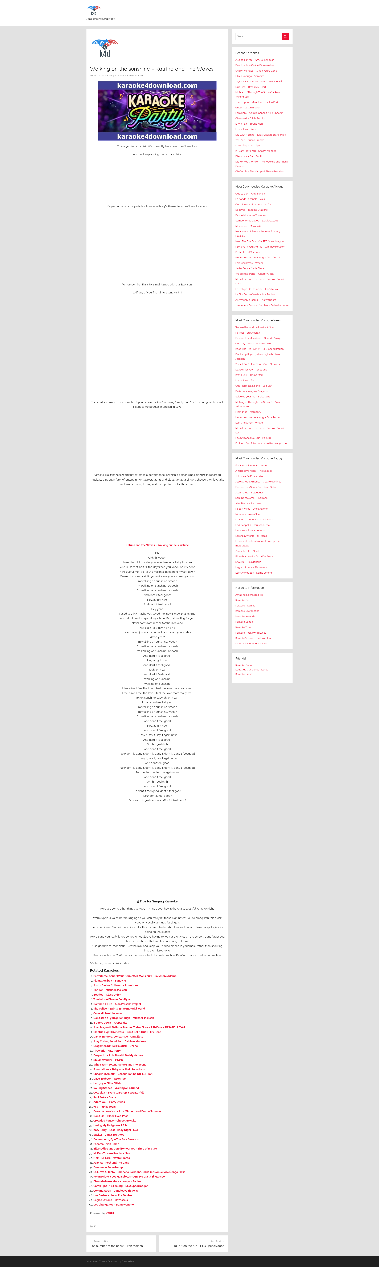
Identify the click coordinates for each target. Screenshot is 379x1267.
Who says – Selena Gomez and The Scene (119, 1064)
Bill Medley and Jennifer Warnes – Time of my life (125, 1148)
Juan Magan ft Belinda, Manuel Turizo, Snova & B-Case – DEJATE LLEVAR (139, 1027)
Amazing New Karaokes (249, 594)
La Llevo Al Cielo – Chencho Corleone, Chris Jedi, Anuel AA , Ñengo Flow (139, 1172)
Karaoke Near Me (245, 616)
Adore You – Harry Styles (109, 1101)
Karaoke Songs (244, 621)
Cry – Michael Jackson (107, 1013)
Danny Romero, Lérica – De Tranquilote (118, 1036)
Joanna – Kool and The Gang (111, 1162)
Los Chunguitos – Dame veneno (113, 1204)
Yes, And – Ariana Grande (249, 140)
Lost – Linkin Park (245, 129)
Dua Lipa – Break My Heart (250, 86)
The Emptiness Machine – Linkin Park (256, 102)
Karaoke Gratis (243, 674)
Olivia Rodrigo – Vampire (249, 76)
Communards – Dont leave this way (115, 1190)
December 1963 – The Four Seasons (116, 1139)
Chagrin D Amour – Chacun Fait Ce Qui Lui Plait (122, 1073)
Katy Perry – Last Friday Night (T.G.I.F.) (117, 1129)
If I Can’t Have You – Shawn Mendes (255, 150)
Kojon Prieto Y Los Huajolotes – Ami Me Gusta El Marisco (129, 1176)
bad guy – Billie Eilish (107, 1083)
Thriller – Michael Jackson (110, 989)
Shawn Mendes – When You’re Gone (256, 70)
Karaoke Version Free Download (253, 638)
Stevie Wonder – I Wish (108, 1060)
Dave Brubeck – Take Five (109, 1078)
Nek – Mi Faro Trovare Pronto (111, 1157)
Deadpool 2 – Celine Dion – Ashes (254, 65)
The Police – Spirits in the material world (119, 1008)
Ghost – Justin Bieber (247, 107)
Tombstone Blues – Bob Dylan (112, 999)
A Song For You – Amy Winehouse (254, 59)
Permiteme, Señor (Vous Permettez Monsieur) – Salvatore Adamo (134, 976)
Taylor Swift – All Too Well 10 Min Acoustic (259, 81)
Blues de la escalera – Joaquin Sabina (117, 1181)
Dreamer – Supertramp (108, 1167)
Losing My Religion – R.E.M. (110, 1125)
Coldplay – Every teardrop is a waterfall (118, 1092)
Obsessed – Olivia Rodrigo (250, 118)
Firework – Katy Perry (107, 1050)
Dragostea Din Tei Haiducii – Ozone (115, 1045)
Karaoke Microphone (247, 610)
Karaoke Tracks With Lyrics (250, 632)
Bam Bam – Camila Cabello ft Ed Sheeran (259, 112)
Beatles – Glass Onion (107, 994)
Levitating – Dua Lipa (247, 145)
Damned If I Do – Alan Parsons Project (117, 1004)
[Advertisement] (157, 180)
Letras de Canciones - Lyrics (251, 669)
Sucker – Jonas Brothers (108, 1134)
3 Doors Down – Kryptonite (110, 1022)
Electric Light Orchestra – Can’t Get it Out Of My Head (127, 1032)
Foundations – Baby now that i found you (119, 1069)
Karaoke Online (244, 665)
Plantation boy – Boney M (109, 980)
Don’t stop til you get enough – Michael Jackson (123, 1017)
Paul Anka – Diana (104, 1097)
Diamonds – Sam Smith (248, 156)
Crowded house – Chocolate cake (114, 1120)
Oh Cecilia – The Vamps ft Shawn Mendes (259, 171)
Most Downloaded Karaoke (251, 643)
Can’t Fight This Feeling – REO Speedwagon (120, 1185)
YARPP (110, 1213)
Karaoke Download (133, 75)
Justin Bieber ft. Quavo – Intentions (115, 985)
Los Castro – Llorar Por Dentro (112, 1195)
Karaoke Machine (245, 605)
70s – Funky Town (104, 1106)
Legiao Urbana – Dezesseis (110, 1200)
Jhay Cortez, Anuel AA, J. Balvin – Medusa (119, 1041)
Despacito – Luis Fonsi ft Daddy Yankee (118, 1055)
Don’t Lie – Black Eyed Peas (110, 1116)
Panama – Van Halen (106, 1144)
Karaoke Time (243, 627)
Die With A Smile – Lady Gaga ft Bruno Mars (260, 134)
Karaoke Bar (242, 600)
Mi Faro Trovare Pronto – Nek (111, 1153)
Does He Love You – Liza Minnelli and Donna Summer (127, 1111)
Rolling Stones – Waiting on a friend (116, 1088)
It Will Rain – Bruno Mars (249, 123)
